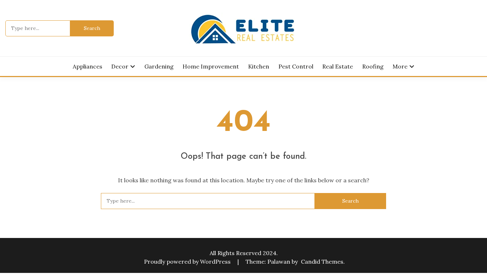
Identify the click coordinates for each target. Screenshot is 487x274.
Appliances (87, 66)
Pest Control (295, 66)
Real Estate (337, 66)
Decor (119, 66)
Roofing (373, 66)
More (400, 66)
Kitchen (258, 66)
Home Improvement (211, 66)
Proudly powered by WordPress (188, 261)
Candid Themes (322, 261)
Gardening (159, 66)
